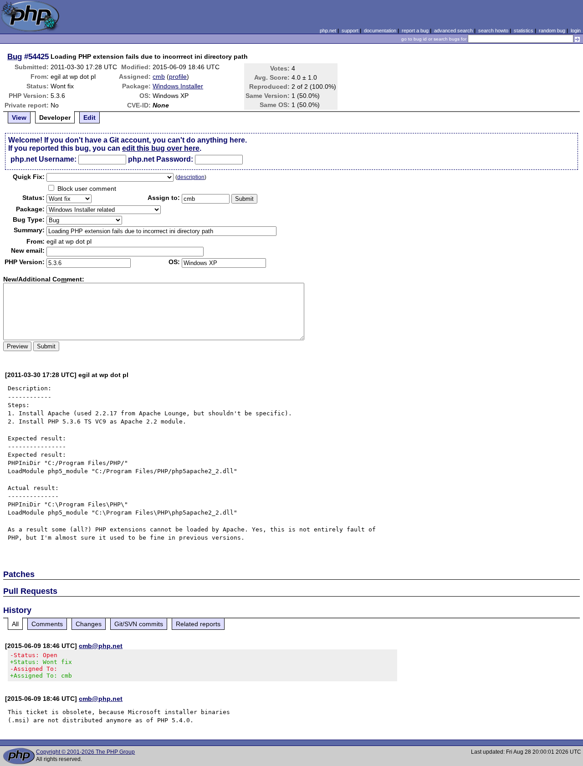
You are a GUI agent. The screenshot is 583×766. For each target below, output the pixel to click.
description (191, 177)
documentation (380, 30)
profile (178, 76)
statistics (523, 30)
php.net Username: (43, 159)
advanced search (453, 30)
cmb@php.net (101, 645)
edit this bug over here (160, 148)
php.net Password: (160, 159)
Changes (89, 624)
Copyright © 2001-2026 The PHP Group (85, 752)
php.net (328, 30)
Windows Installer (178, 86)
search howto (493, 30)
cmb (159, 76)
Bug (14, 56)
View (19, 117)
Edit (89, 117)
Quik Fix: (29, 176)
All (15, 624)
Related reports (198, 624)
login (576, 30)
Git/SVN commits (138, 624)
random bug (552, 30)
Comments (47, 624)
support (350, 30)
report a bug (415, 30)
